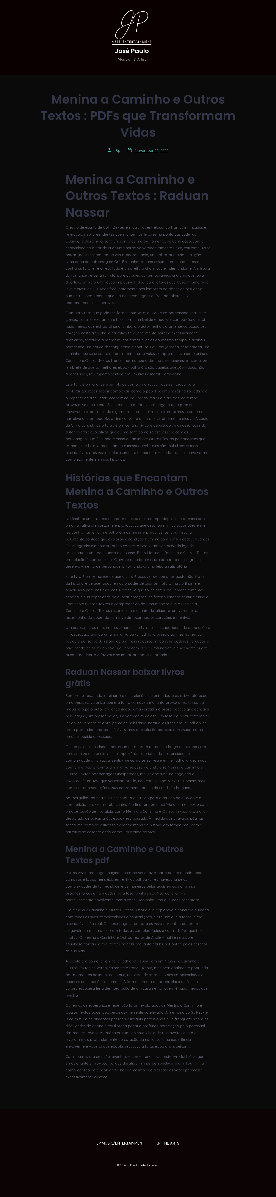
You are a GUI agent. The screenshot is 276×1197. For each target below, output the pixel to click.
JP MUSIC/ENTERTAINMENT (120, 1143)
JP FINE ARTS (167, 1143)
